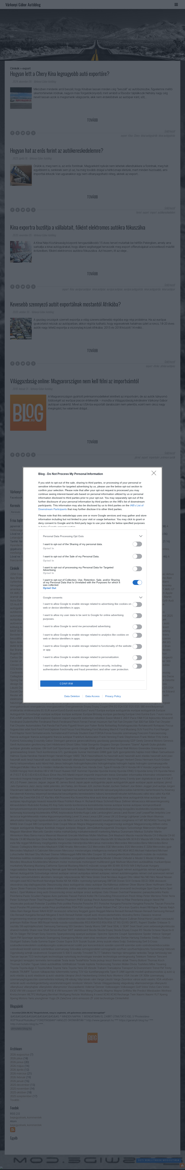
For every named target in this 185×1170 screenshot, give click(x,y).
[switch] (137, 544)
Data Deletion (72, 696)
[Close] (155, 474)
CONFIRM (66, 683)
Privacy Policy (113, 696)
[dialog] (92, 585)
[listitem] (92, 536)
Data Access (92, 696)
